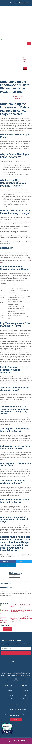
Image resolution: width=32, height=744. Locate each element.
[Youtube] (23, 679)
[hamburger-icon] (29, 43)
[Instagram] (14, 601)
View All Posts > (15, 576)
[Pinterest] (18, 601)
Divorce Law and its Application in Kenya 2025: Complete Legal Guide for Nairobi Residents (21, 618)
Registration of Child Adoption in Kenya (20, 605)
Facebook (7, 628)
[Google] (10, 601)
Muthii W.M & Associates (26, 222)
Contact (28, 54)
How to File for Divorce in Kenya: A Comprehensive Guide (21, 610)
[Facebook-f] (2, 601)
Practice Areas (28, 48)
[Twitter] (6, 601)
